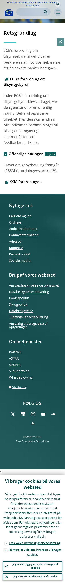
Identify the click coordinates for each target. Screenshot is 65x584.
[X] (12, 414)
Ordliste (15, 222)
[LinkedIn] (23, 414)
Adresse (15, 241)
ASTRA (14, 358)
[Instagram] (33, 414)
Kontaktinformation (24, 235)
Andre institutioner (23, 229)
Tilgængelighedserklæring (28, 317)
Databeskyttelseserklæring (29, 292)
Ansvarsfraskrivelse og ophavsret (34, 285)
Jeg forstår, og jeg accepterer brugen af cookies (35, 566)
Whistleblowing (20, 377)
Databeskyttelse (21, 311)
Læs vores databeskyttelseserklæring (34, 543)
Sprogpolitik (18, 304)
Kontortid (16, 248)
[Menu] (58, 12)
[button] (57, 4)
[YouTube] (43, 414)
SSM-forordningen (26, 182)
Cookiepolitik (19, 298)
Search (46, 12)
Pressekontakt (19, 254)
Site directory (19, 387)
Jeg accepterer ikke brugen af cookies (35, 577)
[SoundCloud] (53, 414)
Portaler (15, 352)
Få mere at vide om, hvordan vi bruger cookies (34, 552)
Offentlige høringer (26, 154)
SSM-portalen (19, 371)
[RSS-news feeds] (33, 423)
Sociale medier (20, 260)
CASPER (15, 365)
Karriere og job (20, 216)
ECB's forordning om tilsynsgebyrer (25, 82)
